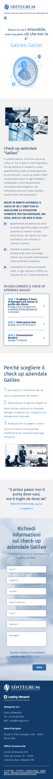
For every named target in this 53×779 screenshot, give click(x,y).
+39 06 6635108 (16, 716)
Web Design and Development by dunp (20, 774)
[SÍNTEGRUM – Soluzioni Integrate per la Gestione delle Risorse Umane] (22, 685)
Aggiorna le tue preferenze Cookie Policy (28, 772)
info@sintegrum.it (19, 720)
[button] (26, 305)
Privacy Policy (33, 656)
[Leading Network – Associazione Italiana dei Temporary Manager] (17, 696)
